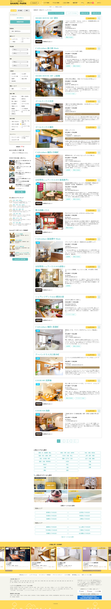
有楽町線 (17, 596)
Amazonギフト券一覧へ (20, 259)
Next (110, 555)
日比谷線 (67, 595)
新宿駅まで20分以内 (51, 512)
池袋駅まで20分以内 (51, 519)
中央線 (21, 595)
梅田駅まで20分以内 (51, 527)
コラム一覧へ (20, 192)
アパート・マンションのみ (56, 13)
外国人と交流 (58, 6)
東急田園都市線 (56, 595)
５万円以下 (62, 587)
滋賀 (67, 470)
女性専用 (11, 587)
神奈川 (45, 464)
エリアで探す (46, 2)
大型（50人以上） (67, 588)
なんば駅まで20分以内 (84, 527)
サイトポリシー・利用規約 (45, 574)
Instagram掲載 (60, 588)
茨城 (90, 464)
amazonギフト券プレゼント (47, 590)
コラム (82, 2)
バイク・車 (57, 587)
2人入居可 (20, 588)
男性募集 (15, 588)
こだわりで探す (66, 2)
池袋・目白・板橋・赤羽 (45, 455)
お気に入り (90, 2)
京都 (45, 467)
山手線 (11, 595)
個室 (54, 590)
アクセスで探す (56, 2)
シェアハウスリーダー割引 (29, 590)
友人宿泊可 (26, 587)
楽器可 (24, 588)
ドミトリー (58, 590)
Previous (1, 555)
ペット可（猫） (36, 588)
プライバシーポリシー (57, 574)
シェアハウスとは (33, 574)
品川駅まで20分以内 (84, 512)
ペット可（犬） (29, 588)
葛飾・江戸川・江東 (67, 458)
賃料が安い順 (84, 13)
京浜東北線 (33, 595)
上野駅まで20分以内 (84, 519)
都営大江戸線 (62, 595)
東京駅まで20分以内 (84, 515)
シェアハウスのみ (72, 13)
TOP (50, 6)
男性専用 (15, 587)
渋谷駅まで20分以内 (51, 515)
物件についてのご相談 (87, 574)
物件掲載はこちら (76, 574)
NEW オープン (54, 588)
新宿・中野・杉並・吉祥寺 (67, 452)
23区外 (67, 461)
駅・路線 (20, 10)
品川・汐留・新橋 (89, 458)
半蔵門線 (50, 595)
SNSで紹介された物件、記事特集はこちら (89, 594)
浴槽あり (52, 587)
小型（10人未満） (20, 590)
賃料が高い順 (96, 13)
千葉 (90, 461)
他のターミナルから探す (68, 537)
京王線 (14, 595)
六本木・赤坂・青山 (67, 455)
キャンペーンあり (38, 590)
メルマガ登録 (67, 574)
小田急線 (13, 596)
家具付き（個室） (68, 587)
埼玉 (67, 464)
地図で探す (75, 2)
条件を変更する (20, 17)
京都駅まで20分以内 (51, 533)
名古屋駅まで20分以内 (84, 533)
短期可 (41, 588)
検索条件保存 (20, 21)
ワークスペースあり (47, 588)
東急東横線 (43, 595)
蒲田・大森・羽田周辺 (45, 461)
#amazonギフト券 (9, 570)
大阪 (67, 467)
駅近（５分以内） (41, 587)
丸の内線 (25, 595)
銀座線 (29, 595)
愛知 (45, 470)
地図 (27, 10)
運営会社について (23, 574)
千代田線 (38, 595)
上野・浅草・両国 (89, 455)
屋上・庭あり (47, 587)
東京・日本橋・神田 (45, 458)
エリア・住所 (13, 10)
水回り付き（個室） (33, 587)
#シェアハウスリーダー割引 (88, 570)
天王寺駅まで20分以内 (51, 530)
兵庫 (90, 467)
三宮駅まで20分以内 (84, 530)
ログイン (99, 2)
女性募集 (11, 588)
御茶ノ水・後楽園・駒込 (45, 452)
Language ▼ (34, 2)
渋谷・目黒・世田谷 (90, 452)
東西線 (18, 595)
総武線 (47, 595)
